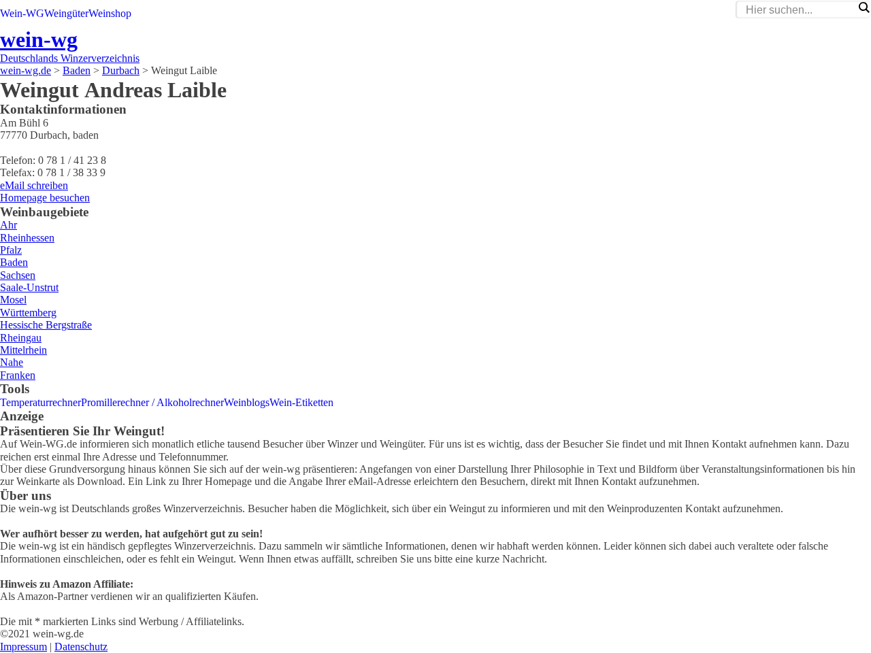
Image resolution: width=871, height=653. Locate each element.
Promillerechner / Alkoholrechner (152, 402)
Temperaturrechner (40, 402)
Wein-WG (22, 13)
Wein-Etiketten (301, 402)
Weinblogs (246, 402)
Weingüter (66, 13)
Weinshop (109, 13)
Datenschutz (81, 646)
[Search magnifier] (863, 7)
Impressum (23, 646)
